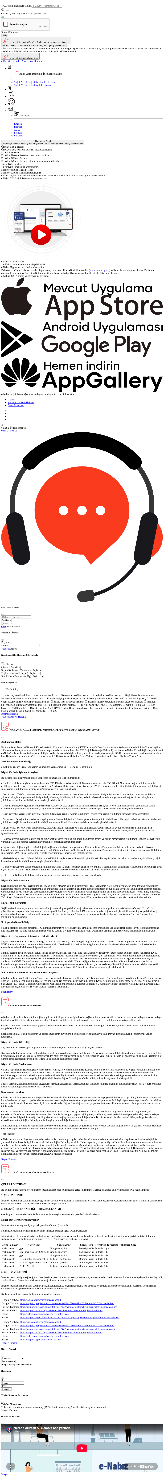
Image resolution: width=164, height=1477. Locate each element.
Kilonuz (5, 645)
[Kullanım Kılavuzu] (9, 89)
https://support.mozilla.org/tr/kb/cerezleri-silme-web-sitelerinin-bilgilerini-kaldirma (61, 1310)
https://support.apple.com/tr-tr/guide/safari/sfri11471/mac (90, 1317)
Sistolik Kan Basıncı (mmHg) (16, 676)
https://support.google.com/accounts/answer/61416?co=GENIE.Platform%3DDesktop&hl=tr (67, 1303)
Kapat (4, 1159)
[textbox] (47, 6)
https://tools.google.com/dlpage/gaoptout (40, 1300)
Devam (13, 1410)
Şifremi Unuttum (9, 32)
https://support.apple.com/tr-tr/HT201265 (41, 1317)
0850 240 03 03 (9, 430)
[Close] (2, 614)
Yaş (3, 664)
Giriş (5, 35)
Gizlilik (11, 399)
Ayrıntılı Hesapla (9, 713)
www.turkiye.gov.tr (99, 270)
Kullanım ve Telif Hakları (21, 402)
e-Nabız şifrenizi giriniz (13, 13)
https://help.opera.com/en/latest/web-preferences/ (44, 1314)
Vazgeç (5, 648)
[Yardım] (11, 104)
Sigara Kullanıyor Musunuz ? (16, 670)
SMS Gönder (13, 626)
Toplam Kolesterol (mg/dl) (14, 673)
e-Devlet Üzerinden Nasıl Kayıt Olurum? (22, 61)
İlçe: (3, 1386)
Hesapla (13, 648)
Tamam (12, 1159)
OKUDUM (7, 992)
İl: (2, 1380)
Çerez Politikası (16, 405)
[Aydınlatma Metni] (11, 96)
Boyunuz (6, 642)
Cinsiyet (5, 667)
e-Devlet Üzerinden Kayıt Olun (23, 58)
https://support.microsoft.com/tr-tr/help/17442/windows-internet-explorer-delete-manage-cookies (68, 1307)
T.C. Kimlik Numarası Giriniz (16, 5)
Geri (3, 626)
